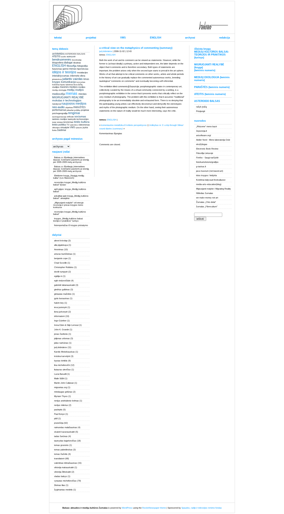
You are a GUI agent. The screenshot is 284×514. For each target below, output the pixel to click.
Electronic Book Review (207, 149)
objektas (69, 107)
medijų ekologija (59, 90)
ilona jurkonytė (61, 312)
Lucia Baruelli (60, 374)
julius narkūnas (61, 343)
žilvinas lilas (59, 485)
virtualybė (64, 127)
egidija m (58, 276)
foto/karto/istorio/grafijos (207, 162)
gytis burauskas (61, 298)
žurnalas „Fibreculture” (207, 206)
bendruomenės (61, 59)
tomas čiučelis (60, 454)
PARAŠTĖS (79, 107)
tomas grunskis (61, 445)
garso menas (69, 68)
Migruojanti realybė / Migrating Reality (213, 189)
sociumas (80, 116)
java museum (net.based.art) (209, 171)
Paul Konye (59, 414)
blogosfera (57, 62)
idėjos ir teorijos (64, 72)
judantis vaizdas (72, 78)
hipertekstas (82, 69)
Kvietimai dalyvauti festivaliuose (210, 180)
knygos (56, 81)
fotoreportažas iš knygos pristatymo (71, 225)
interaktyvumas (60, 75)
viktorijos (56, 127)
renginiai (74, 113)
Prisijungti (200, 111)
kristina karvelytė (62, 356)
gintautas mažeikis (62, 294)
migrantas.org (60, 387)
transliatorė (59, 458)
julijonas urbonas (62, 338)
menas (71, 93)
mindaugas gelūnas (63, 392)
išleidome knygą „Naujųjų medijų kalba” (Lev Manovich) (68, 176)
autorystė (71, 56)
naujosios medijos (73, 103)
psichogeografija (59, 113)
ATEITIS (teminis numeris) (210, 94)
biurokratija (77, 60)
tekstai (58, 37)
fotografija (82, 66)
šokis (54, 130)
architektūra (58, 53)
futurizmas (57, 69)
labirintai (69, 85)
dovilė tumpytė (61, 272)
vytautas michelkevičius (65, 481)
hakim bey (59, 303)
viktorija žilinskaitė (62, 472)
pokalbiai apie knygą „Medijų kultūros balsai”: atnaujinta (70, 197)
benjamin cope (61, 258)
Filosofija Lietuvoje (204, 153)
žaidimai (61, 130)
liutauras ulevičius (62, 369)
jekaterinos (57, 79)
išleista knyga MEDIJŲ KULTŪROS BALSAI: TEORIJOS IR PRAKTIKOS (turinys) (211, 53)
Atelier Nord (201, 140)
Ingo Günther (60, 320)
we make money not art (207, 197)
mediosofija (58, 93)
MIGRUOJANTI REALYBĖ (68, 97)
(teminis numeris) (204, 70)
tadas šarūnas (61, 436)
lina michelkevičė (62, 365)
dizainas (77, 62)
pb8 (56, 418)
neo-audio (58, 107)
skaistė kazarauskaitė (64, 432)
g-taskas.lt (201, 166)
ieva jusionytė (60, 307)
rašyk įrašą (201, 107)
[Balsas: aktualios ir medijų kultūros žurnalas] (67, 29)
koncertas (81, 82)
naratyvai (56, 104)
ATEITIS (56, 56)
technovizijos (83, 119)
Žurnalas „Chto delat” (206, 202)
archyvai (190, 37)
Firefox (199, 157)
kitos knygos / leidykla (206, 175)
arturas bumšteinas (63, 254)
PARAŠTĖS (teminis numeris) (212, 87)
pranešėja (58, 423)
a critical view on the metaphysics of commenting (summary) (135, 47)
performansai (59, 110)
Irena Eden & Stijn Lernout (66, 325)
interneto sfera (77, 75)
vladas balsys (60, 476)
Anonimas (58, 249)
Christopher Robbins (63, 267)
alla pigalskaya (61, 245)
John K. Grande (61, 329)
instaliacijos (82, 72)
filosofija (72, 65)
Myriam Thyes (61, 396)
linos (76, 85)
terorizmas (68, 122)
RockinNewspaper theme (154, 508)
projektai (91, 37)
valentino (74, 125)
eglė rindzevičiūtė (62, 280)
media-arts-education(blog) (208, 184)
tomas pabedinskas (63, 449)
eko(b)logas (201, 144)
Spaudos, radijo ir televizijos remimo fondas (201, 508)
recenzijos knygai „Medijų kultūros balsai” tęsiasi (69, 183)
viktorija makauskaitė (64, 467)
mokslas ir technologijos (66, 100)
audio (63, 56)
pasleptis (58, 409)
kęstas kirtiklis (60, 360)
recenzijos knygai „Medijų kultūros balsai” (69, 213)
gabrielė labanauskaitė (64, 285)
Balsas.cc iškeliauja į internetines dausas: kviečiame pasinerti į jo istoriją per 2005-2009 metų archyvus (71, 159)
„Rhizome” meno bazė (206, 126)
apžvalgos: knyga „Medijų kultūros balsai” (69, 190)
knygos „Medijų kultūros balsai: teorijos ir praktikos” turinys (68, 219)
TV (67, 125)
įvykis (85, 127)
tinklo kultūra (81, 121)
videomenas (84, 125)
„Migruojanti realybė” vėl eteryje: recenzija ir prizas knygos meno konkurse (68, 205)
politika (77, 110)
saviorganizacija (59, 117)
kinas (86, 79)
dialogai (68, 62)
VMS (123, 37)
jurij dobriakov (60, 347)
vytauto (79, 127)
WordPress (127, 508)
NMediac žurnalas (204, 193)
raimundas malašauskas (65, 427)
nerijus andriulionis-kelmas (66, 401)
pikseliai (70, 110)
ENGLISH (155, 37)
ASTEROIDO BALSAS (75, 54)
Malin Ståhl (59, 378)
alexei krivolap (60, 240)
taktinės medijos (59, 119)
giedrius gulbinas (62, 289)
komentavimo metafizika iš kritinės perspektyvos (124, 125)
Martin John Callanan (64, 383)
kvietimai (56, 85)
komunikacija (68, 81)
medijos (81, 87)
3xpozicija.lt (201, 131)
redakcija (224, 37)
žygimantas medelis (63, 489)
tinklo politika (59, 124)
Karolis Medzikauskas (64, 352)
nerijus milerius (61, 405)
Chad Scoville (60, 263)
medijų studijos (75, 89)
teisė (54, 122)
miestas (82, 94)
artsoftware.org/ (203, 135)
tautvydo (72, 119)
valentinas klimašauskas (65, 463)
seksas (70, 116)
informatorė (59, 316)
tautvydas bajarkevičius (65, 441)
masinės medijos (69, 87)
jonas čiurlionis (61, 334)
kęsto (62, 85)
